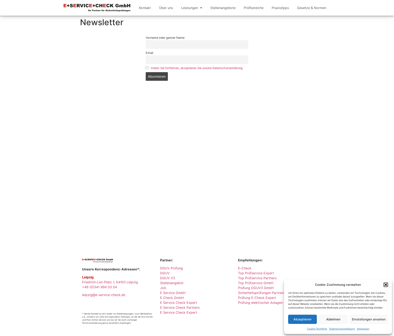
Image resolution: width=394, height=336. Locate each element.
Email (149, 53)
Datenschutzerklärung (342, 328)
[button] (386, 285)
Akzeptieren (302, 319)
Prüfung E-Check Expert (257, 298)
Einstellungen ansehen (369, 319)
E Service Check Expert (179, 303)
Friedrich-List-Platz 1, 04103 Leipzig (110, 282)
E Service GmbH (173, 293)
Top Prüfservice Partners (257, 278)
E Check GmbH (172, 298)
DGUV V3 (167, 278)
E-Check (244, 268)
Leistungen (189, 8)
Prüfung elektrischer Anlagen (260, 303)
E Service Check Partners (180, 307)
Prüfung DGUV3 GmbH (256, 288)
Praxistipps (280, 8)
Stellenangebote (223, 8)
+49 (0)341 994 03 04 (99, 287)
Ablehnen (333, 319)
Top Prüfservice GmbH (255, 283)
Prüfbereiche (253, 8)
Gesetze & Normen (311, 8)
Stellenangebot (171, 283)
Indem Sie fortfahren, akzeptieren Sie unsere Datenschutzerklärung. (197, 68)
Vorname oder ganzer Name (165, 37)
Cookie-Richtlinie (317, 328)
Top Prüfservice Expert (256, 273)
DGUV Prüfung (171, 268)
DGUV (165, 273)
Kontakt (145, 8)
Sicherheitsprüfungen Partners (261, 293)
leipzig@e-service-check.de (103, 295)
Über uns (166, 8)
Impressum (363, 328)
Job (163, 288)
